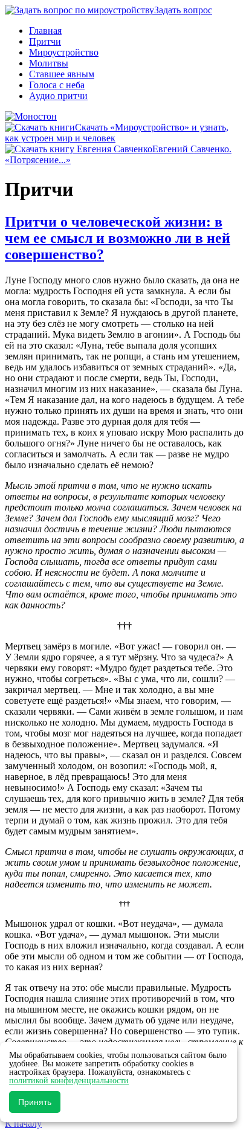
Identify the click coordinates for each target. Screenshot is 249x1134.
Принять (34, 1102)
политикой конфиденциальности (69, 1080)
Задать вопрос (183, 10)
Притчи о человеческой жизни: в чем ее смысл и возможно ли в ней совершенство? (117, 238)
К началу (23, 1123)
